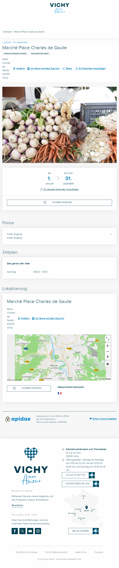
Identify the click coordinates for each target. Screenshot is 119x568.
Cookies (98, 552)
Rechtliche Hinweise (26, 552)
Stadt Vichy (81, 552)
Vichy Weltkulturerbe (56, 552)
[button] (76, 68)
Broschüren (17, 505)
